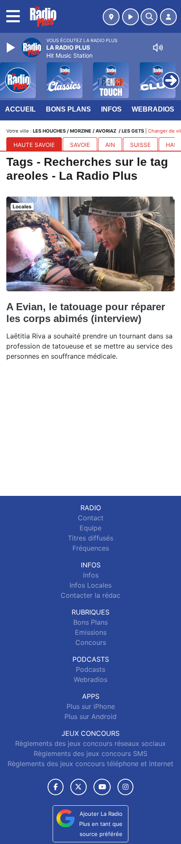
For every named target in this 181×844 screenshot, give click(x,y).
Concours (90, 642)
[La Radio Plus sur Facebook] (56, 787)
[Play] (12, 48)
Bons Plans (68, 109)
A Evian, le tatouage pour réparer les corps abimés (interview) (85, 312)
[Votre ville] (111, 16)
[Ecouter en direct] (130, 16)
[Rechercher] (149, 16)
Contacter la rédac (90, 595)
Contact (91, 518)
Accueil (20, 109)
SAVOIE (80, 144)
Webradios (153, 109)
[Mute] (158, 47)
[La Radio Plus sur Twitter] (78, 787)
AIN (110, 144)
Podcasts (90, 669)
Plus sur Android (90, 716)
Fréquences (90, 548)
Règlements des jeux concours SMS (90, 753)
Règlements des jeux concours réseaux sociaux (90, 743)
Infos (111, 109)
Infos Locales (90, 585)
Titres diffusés (90, 538)
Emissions (90, 632)
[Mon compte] (168, 16)
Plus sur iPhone (91, 706)
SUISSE (140, 144)
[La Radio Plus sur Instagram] (125, 787)
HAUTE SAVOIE (34, 144)
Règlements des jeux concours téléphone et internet (90, 763)
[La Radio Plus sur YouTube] (102, 787)
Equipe (90, 528)
